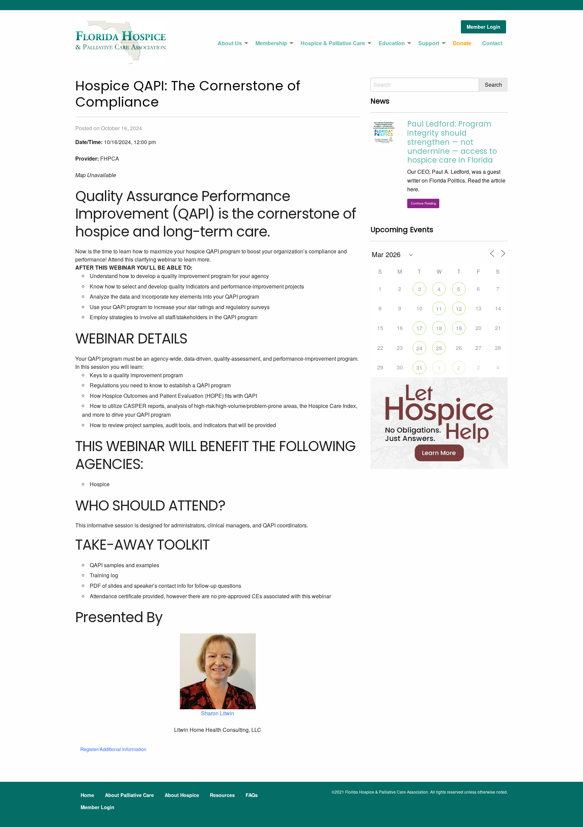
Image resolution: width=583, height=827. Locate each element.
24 (419, 348)
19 (459, 328)
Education (392, 43)
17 (419, 328)
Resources (222, 795)
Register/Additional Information (113, 748)
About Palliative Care (129, 795)
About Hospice (182, 795)
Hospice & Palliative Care (333, 43)
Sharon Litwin (217, 713)
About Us (230, 43)
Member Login (483, 26)
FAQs (252, 795)
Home (87, 795)
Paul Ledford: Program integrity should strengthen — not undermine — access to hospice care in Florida (452, 142)
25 (439, 348)
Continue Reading (423, 203)
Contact (492, 43)
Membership (271, 43)
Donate (462, 43)
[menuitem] (231, 43)
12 (459, 308)
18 (439, 328)
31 (419, 367)
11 (439, 308)
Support (428, 43)
